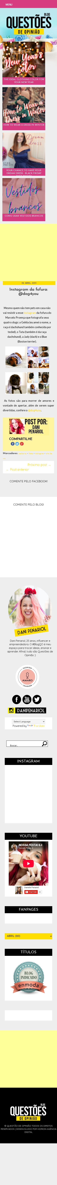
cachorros (22, 454)
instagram (30, 312)
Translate (39, 725)
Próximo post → (39, 465)
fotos (31, 454)
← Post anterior (17, 469)
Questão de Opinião (19, 1116)
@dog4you (34, 410)
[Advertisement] (28, 252)
